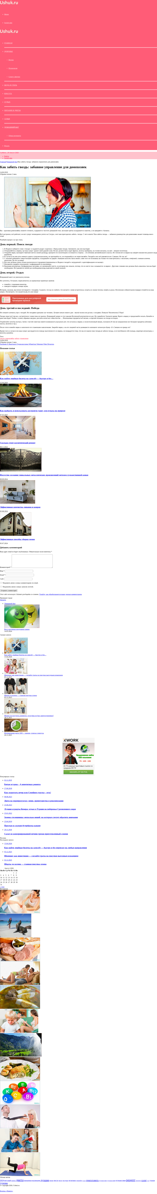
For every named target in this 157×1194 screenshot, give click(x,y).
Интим (11, 60)
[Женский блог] (9, 4)
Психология (13, 68)
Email (2, 575)
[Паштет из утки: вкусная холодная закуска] (20, 960)
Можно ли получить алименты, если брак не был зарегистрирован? (29, 716)
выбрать (13, 1180)
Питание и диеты (12, 110)
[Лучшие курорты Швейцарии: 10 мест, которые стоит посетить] (21, 1056)
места (56, 1180)
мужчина (72, 1180)
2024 (2, 1180)
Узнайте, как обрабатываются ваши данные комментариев (60, 594)
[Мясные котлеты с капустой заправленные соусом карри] (20, 1080)
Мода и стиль (10, 85)
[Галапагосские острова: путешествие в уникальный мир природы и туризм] (15, 936)
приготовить (92, 1180)
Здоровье (8, 51)
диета (20, 1180)
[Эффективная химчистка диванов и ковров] (17, 503)
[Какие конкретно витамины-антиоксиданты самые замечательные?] (20, 1104)
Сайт (2, 579)
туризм (152, 1180)
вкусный (7, 1180)
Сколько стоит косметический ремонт (17, 443)
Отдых (7, 102)
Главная (3, 162)
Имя (2, 571)
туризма (4, 1183)
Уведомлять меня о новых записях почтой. (18, 587)
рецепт (130, 1180)
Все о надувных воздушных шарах (17, 629)
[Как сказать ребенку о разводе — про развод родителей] (19, 1032)
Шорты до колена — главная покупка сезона (20, 695)
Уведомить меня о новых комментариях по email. (20, 583)
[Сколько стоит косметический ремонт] (17, 439)
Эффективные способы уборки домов (17, 539)
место (60, 1180)
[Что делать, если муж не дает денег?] (19, 1151)
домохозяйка (9, 338)
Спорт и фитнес (14, 77)
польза (84, 1180)
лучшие (44, 1180)
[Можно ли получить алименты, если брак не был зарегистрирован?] (15, 714)
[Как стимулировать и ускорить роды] (20, 913)
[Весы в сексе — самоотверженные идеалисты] (20, 984)
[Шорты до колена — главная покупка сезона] (16, 693)
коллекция (36, 1180)
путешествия (121, 1180)
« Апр (2, 887)
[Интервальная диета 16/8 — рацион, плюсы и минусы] (16, 731)
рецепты (138, 1180)
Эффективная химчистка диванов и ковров (20, 507)
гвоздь (2, 338)
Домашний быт (11, 127)
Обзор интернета (15, 136)
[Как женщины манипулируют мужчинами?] (20, 1128)
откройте (79, 1180)
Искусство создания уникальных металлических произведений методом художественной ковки (44, 475)
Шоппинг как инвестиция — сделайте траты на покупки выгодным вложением (33, 675)
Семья (7, 119)
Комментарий (5, 567)
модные (65, 1180)
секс (148, 1180)
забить (17, 338)
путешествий (111, 1180)
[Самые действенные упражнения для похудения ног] (20, 1175)
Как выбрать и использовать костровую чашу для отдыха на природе (32, 411)
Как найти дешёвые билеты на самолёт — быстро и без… (26, 378)
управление (24, 338)
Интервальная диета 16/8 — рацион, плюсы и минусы (24, 733)
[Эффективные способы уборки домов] (15, 535)
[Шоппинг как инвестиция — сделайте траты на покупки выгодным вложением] (16, 673)
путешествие (103, 1180)
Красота (8, 93)
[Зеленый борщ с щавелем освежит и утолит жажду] (20, 1008)
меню (51, 1180)
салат (144, 1180)
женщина (28, 1180)
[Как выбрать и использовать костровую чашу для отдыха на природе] (21, 406)
